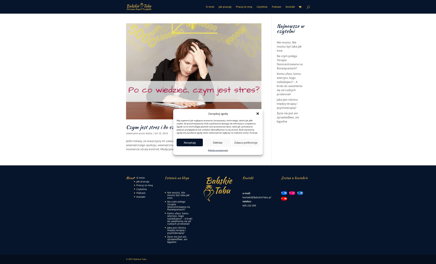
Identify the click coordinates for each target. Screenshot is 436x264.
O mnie (210, 7)
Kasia (149, 133)
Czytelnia (262, 7)
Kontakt (290, 7)
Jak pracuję (225, 7)
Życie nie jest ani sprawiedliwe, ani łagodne (288, 117)
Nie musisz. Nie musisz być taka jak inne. (289, 46)
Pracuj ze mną (244, 7)
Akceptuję (190, 142)
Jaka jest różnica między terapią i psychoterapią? (287, 104)
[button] (257, 113)
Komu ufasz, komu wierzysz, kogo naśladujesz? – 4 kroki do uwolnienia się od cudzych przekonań (179, 219)
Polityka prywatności (218, 150)
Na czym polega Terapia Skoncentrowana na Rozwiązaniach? (178, 205)
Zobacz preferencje (246, 142)
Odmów (217, 142)
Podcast (276, 7)
